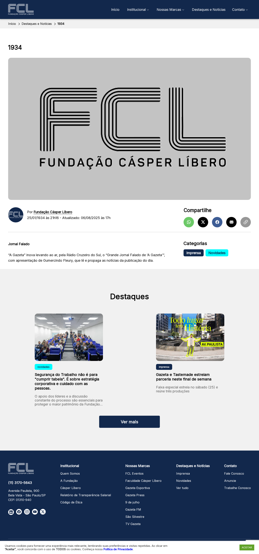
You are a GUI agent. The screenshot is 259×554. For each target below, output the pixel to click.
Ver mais (129, 421)
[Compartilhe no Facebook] (217, 222)
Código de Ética (71, 502)
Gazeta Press (134, 495)
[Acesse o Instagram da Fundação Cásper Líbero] (27, 512)
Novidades (216, 253)
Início (115, 10)
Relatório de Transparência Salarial (85, 495)
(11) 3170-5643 (20, 483)
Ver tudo (182, 488)
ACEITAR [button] (247, 547)
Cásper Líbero (70, 488)
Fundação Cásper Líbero (53, 212)
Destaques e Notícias (208, 10)
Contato (238, 10)
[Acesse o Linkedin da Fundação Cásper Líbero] (11, 512)
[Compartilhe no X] (203, 222)
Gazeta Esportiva (137, 488)
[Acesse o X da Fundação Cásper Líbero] (43, 512)
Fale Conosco (234, 473)
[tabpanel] (69, 362)
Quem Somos (70, 473)
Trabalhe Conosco (237, 488)
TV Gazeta (132, 524)
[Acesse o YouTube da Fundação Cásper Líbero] (35, 512)
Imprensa (193, 253)
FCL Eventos (134, 473)
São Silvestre (134, 517)
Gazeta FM (133, 509)
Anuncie (230, 481)
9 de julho (132, 502)
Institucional (136, 10)
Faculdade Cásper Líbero (143, 481)
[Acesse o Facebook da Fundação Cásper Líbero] (19, 512)
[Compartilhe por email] (231, 222)
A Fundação (69, 481)
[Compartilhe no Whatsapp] (189, 222)
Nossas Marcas (169, 10)
